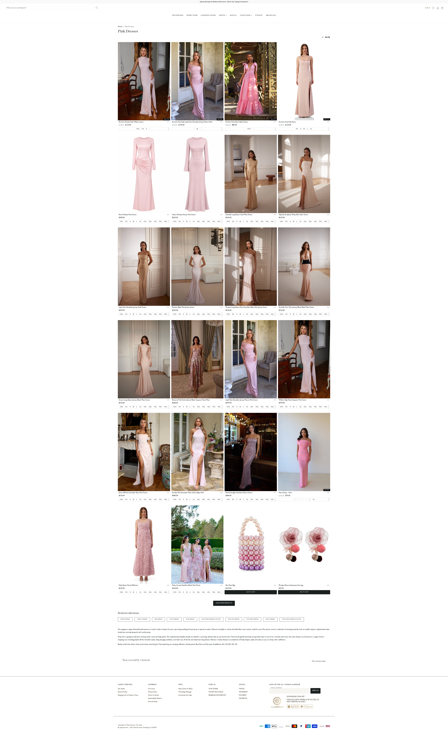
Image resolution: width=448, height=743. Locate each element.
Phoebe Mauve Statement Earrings (291, 585)
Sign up (315, 690)
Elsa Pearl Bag (230, 585)
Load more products (224, 603)
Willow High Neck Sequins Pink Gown (292, 400)
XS (300, 499)
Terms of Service (153, 695)
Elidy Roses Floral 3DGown (128, 585)
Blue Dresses (190, 619)
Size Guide (121, 689)
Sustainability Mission (155, 698)
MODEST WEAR (192, 15)
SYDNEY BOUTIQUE (216, 692)
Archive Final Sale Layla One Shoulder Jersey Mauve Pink (192, 122)
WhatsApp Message (184, 692)
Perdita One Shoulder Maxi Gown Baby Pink (188, 493)
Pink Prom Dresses (253, 619)
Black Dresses (270, 619)
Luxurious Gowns (208, 15)
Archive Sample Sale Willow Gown (131, 122)
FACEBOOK (243, 698)
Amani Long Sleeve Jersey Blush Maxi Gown (134, 400)
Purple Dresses (125, 619)
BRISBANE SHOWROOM (217, 695)
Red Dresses (158, 619)
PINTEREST (243, 695)
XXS (294, 499)
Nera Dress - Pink (285, 493)
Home (120, 27)
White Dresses (174, 619)
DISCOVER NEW (178, 15)
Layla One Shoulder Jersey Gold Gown (132, 307)
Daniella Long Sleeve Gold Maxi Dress (239, 215)
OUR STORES (213, 689)
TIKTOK (242, 689)
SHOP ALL (233, 15)
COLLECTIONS (245, 15)
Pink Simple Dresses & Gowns (291, 619)
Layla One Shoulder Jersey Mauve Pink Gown (242, 400)
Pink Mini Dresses (233, 619)
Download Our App (185, 695)
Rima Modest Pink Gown (127, 215)
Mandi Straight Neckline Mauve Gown (239, 493)
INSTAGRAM (243, 692)
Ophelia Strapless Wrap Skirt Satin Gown (293, 215)
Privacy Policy (152, 692)
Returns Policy (122, 692)
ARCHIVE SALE (271, 15)
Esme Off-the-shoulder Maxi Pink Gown (133, 493)
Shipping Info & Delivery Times (128, 695)
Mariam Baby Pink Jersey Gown (183, 307)
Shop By (222, 15)
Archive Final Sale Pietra (287, 122)
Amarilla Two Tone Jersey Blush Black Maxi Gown (296, 307)
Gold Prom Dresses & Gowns (211, 619)
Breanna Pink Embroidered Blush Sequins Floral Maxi (191, 400)
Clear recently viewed (319, 661)
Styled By (258, 15)
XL (150, 129)
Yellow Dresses (142, 619)
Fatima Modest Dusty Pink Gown (184, 215)
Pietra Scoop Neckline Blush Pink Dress (186, 585)
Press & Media (152, 702)
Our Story (151, 689)
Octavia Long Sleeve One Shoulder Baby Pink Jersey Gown (246, 307)
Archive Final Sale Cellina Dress (237, 122)
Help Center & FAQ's (185, 689)
